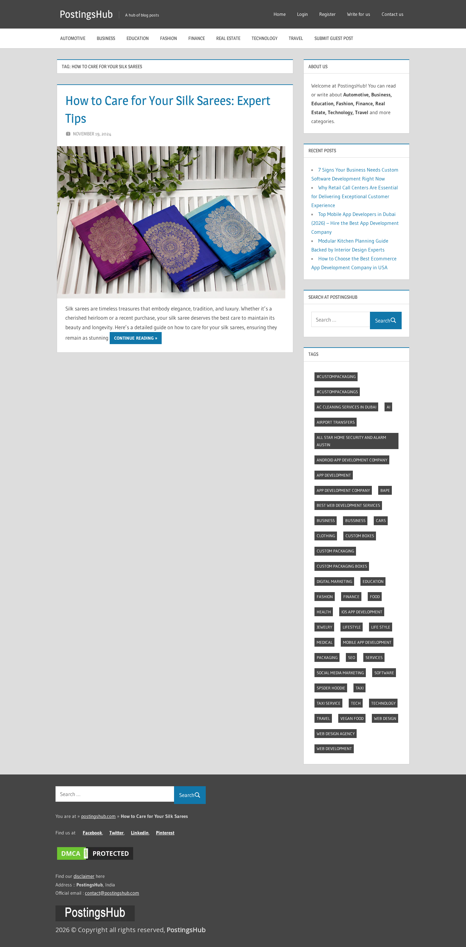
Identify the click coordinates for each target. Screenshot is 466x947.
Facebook (92, 833)
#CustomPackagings (337, 391)
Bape (385, 490)
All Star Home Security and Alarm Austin (351, 441)
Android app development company (352, 459)
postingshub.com (98, 816)
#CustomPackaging (336, 376)
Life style (380, 627)
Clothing (326, 535)
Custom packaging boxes (342, 566)
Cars (381, 520)
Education (137, 38)
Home (280, 14)
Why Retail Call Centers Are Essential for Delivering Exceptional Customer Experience (354, 196)
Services (374, 657)
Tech (356, 703)
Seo (351, 657)
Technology (264, 38)
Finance (196, 38)
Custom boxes (360, 535)
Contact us (393, 14)
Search (382, 320)
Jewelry (324, 627)
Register (327, 14)
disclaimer (84, 876)
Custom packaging (335, 550)
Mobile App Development (367, 642)
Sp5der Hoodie (331, 687)
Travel (296, 38)
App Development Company (343, 490)
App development (334, 475)
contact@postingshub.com (112, 893)
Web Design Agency (336, 733)
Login (302, 14)
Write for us (358, 14)
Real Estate (228, 38)
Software (384, 672)
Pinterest (165, 833)
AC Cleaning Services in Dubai (346, 406)
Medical (325, 642)
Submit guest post (333, 38)
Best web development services (348, 505)
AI (388, 406)
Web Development (334, 748)
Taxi (360, 687)
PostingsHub (86, 14)
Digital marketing (334, 581)
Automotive (72, 38)
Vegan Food (352, 718)
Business (106, 38)
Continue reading (134, 338)
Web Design (385, 718)
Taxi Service (328, 703)
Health (324, 611)
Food (375, 596)
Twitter (116, 833)
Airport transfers (336, 422)
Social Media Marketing (340, 672)
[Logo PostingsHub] (95, 920)
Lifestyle (352, 627)
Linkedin (140, 833)
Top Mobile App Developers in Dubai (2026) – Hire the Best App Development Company (355, 223)
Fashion (168, 38)
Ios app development (361, 611)
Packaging (327, 657)
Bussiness (355, 520)
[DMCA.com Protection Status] (95, 860)
